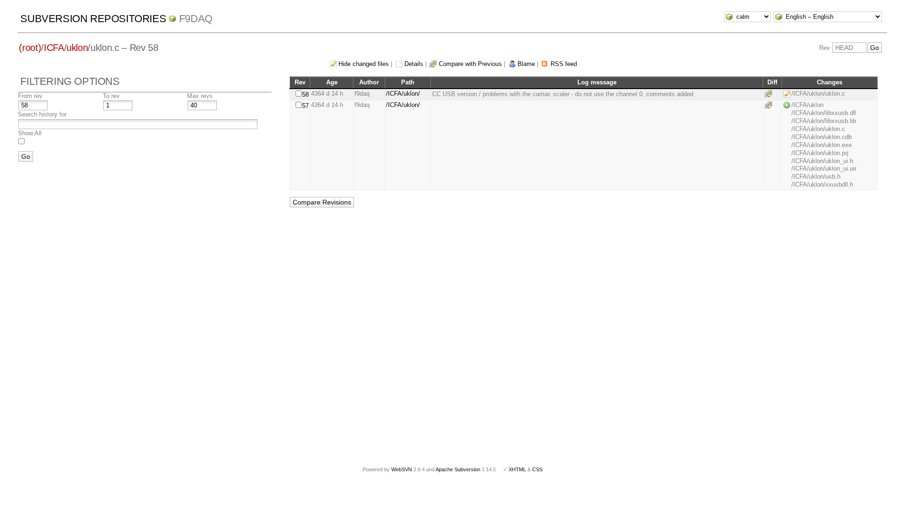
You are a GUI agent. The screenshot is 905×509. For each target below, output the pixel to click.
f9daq (196, 19)
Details (413, 63)
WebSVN (401, 469)
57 (305, 105)
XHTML (517, 469)
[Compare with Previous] (770, 93)
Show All (29, 133)
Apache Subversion (458, 469)
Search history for (42, 114)
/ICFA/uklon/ (403, 93)
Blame (526, 63)
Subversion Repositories (93, 19)
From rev (30, 95)
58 (305, 94)
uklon (77, 47)
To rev (111, 95)
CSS (537, 469)
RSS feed (564, 63)
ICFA (54, 47)
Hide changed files (363, 63)
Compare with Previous (470, 63)
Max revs (200, 95)
